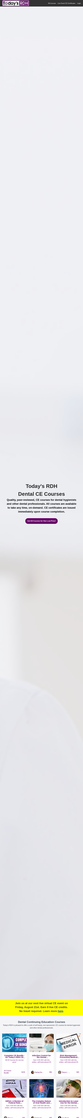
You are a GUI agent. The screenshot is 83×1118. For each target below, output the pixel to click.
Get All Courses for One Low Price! (41, 521)
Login (79, 3)
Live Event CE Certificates (66, 3)
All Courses (52, 3)
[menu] (63, 3)
